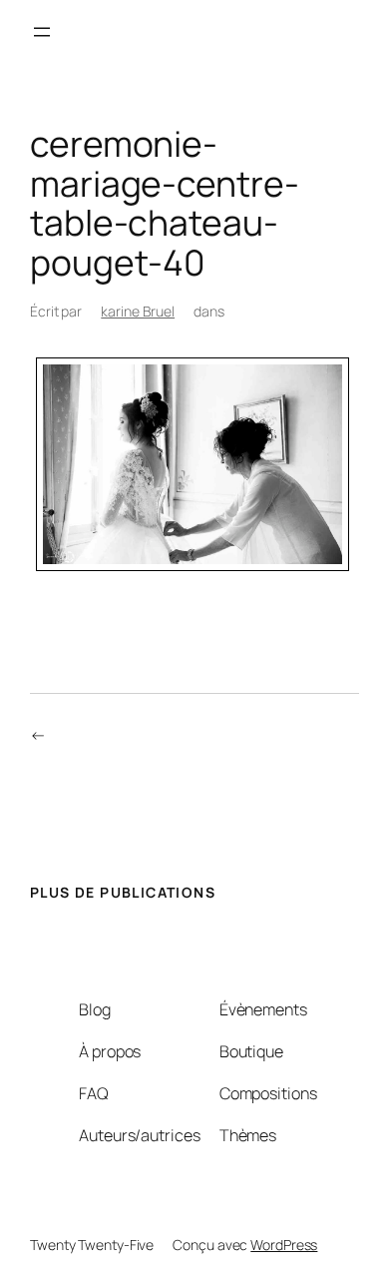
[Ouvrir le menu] (42, 32)
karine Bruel (138, 311)
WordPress (283, 1244)
